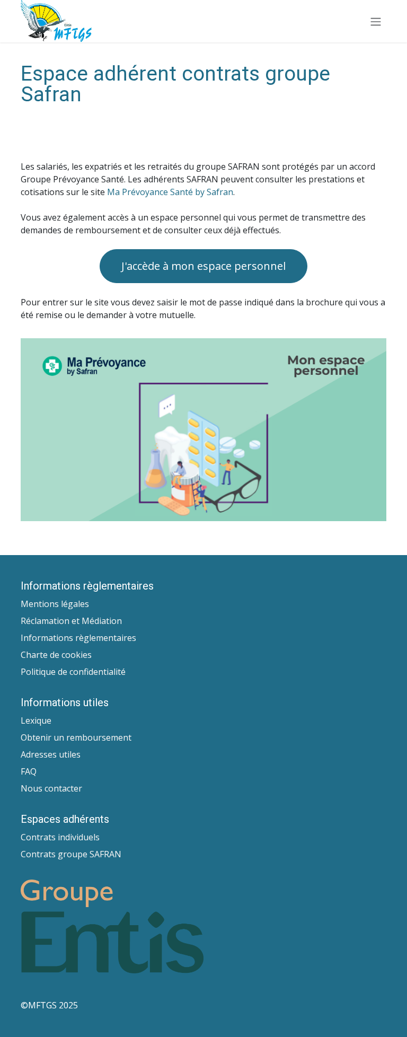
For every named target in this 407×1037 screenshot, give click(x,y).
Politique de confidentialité (73, 672)
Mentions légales (55, 604)
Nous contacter (51, 788)
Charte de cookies (56, 655)
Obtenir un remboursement (76, 737)
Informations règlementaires (78, 638)
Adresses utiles (51, 754)
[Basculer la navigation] (375, 21)
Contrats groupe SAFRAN (71, 854)
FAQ (29, 771)
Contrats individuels (60, 837)
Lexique (36, 720)
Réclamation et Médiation (71, 621)
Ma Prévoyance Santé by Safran (170, 192)
